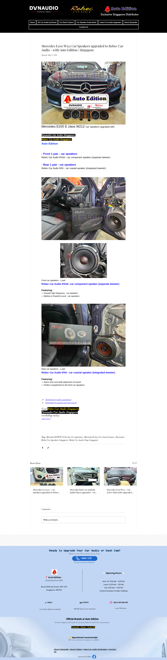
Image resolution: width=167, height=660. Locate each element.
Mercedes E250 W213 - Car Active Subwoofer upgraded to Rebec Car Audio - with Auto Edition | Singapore (120, 491)
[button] (47, 22)
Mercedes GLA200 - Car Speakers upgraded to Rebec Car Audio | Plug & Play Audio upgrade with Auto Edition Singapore (46, 491)
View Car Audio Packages (95, 649)
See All (134, 463)
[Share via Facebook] (42, 448)
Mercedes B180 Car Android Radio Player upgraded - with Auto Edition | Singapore (83, 491)
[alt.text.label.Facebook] (94, 656)
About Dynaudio (61, 649)
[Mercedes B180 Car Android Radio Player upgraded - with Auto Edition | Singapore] (83, 476)
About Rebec (76, 649)
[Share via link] (48, 448)
